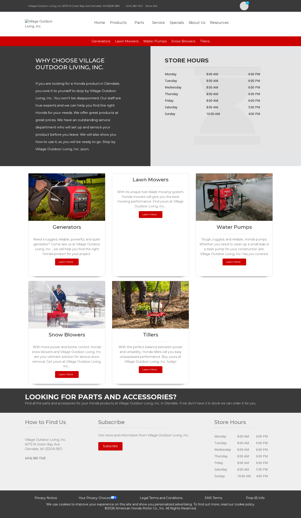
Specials (177, 23)
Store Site (151, 6)
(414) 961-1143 (134, 6)
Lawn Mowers (126, 41)
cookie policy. (244, 504)
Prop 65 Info (255, 498)
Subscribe (110, 446)
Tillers (205, 41)
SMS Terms (213, 498)
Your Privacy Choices (95, 498)
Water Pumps (155, 41)
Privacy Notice (46, 498)
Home (99, 23)
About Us (197, 23)
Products (118, 23)
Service (158, 23)
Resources (219, 23)
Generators (101, 41)
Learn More (66, 261)
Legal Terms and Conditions (161, 498)
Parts (139, 23)
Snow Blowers (183, 41)
